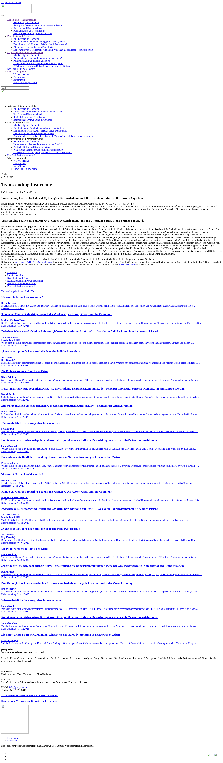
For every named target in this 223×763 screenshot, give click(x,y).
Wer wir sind (19, 77)
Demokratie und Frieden (19, 36)
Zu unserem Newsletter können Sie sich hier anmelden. (29, 695)
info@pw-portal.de (18, 687)
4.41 (29, 262)
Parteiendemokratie (16, 275)
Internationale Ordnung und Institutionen (32, 33)
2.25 (44, 262)
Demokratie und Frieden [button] (19, 122)
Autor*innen (19, 79)
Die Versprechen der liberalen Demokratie (33, 47)
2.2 (39, 262)
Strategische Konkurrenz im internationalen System (37, 25)
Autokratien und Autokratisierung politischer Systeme (39, 41)
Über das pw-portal (16, 71)
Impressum (12, 738)
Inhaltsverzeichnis (127, 264)
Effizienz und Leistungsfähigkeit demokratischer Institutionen (42, 66)
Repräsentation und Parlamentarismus (25, 52)
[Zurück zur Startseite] (16, 12)
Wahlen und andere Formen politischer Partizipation (38, 63)
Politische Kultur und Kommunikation (31, 60)
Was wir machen (21, 74)
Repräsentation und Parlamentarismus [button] (25, 139)
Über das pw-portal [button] (16, 158)
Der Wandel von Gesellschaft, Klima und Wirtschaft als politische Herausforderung (53, 49)
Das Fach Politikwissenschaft (21, 69)
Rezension (12, 272)
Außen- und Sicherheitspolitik (21, 19)
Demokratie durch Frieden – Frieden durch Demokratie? (40, 44)
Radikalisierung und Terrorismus (29, 30)
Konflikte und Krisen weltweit (27, 28)
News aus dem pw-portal (25, 82)
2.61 (17, 262)
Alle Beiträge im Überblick (26, 22)
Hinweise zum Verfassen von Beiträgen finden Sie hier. (29, 701)
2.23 (23, 262)
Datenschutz (13, 740)
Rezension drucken (145, 264)
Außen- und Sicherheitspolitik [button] (21, 106)
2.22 (50, 262)
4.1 (34, 262)
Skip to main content (11, 2)
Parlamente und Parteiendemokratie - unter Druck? (37, 58)
